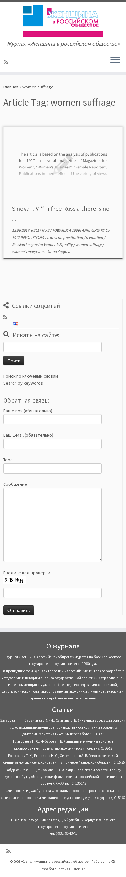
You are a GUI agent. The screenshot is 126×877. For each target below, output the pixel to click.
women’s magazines (29, 251)
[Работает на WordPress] (113, 860)
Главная (10, 87)
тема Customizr (73, 869)
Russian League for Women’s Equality (42, 244)
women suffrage (88, 244)
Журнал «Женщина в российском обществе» (55, 861)
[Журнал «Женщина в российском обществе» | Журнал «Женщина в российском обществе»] (63, 21)
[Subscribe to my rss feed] (7, 62)
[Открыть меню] (115, 60)
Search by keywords (23, 383)
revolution (95, 237)
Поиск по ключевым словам (30, 376)
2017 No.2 (41, 230)
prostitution (73, 237)
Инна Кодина (58, 251)
